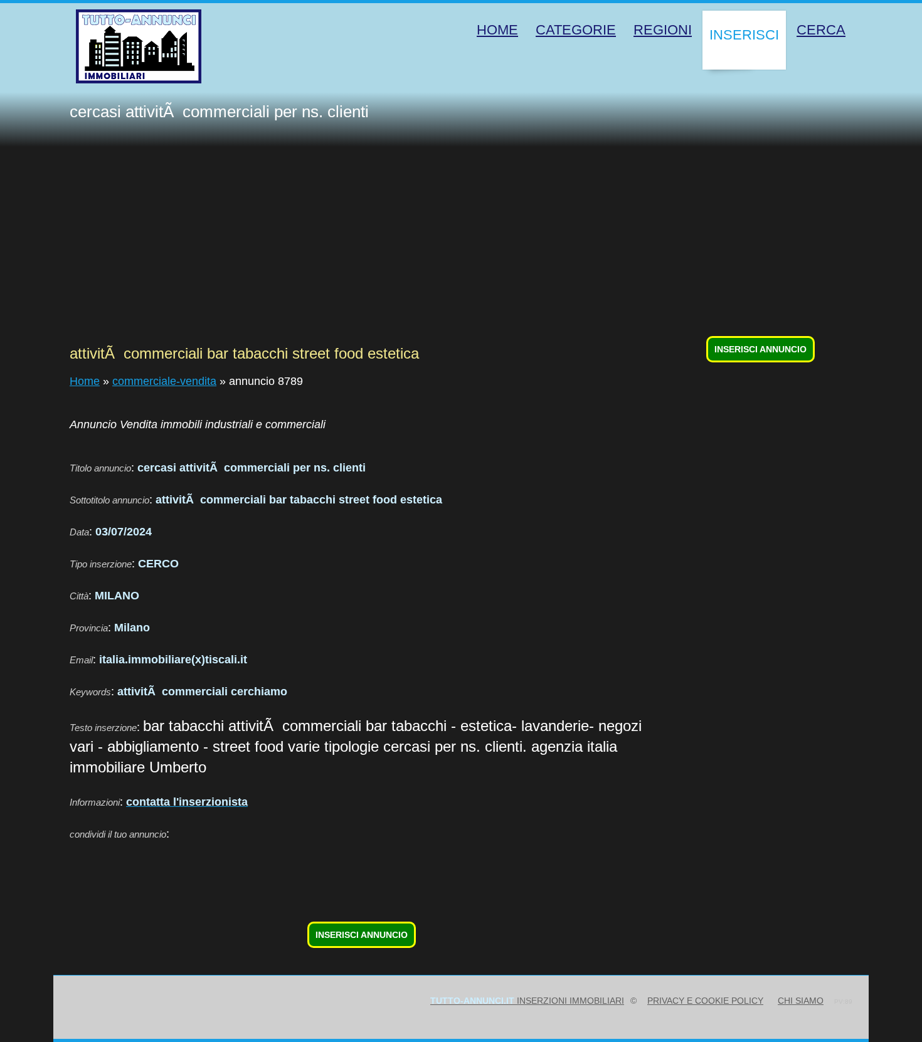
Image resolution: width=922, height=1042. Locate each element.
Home (85, 381)
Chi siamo (801, 1001)
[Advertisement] (469, 241)
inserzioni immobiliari (527, 1001)
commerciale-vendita (164, 381)
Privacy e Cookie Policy (705, 1001)
